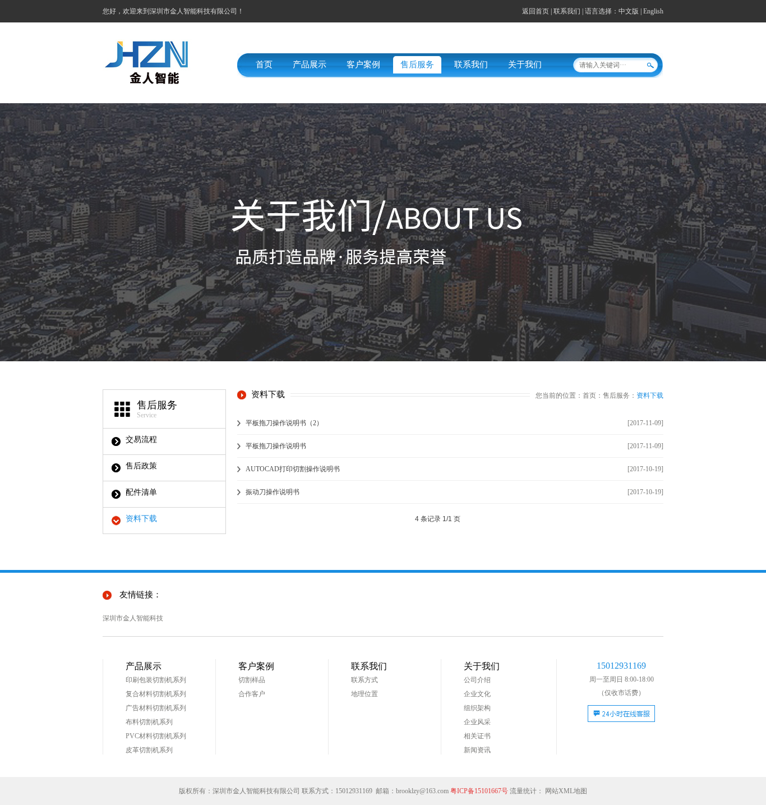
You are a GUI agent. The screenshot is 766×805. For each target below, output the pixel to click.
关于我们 (525, 64)
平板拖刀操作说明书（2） (284, 423)
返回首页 (535, 11)
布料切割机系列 (149, 722)
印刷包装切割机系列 (156, 680)
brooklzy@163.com (422, 791)
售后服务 (417, 64)
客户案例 (363, 64)
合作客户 (251, 694)
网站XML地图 (566, 791)
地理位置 (364, 694)
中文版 (629, 11)
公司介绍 (477, 680)
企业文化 (477, 694)
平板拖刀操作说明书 (276, 446)
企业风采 (477, 722)
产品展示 (309, 64)
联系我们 (566, 11)
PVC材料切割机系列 (156, 736)
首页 (264, 64)
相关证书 (477, 736)
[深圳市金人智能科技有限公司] (159, 84)
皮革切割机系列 (149, 750)
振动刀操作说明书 (272, 492)
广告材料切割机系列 (156, 708)
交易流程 (141, 439)
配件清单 (141, 492)
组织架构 (477, 708)
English (653, 11)
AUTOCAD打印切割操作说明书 (293, 469)
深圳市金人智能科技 (133, 618)
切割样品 (251, 680)
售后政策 (141, 466)
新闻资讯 (477, 750)
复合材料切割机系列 (156, 694)
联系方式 (364, 680)
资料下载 (141, 518)
